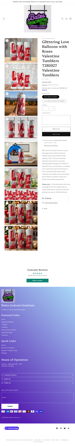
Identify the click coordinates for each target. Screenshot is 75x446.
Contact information (38, 441)
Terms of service (55, 440)
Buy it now (56, 134)
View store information (51, 145)
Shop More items (6, 332)
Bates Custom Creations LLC (17, 440)
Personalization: (46, 113)
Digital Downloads (7, 322)
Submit (10, 406)
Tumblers (4, 327)
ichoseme (4, 335)
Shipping (44, 84)
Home (3, 319)
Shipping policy (65, 440)
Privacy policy (46, 440)
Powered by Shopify (28, 440)
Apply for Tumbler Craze (9, 350)
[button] (4, 19)
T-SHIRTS (4, 324)
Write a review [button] (37, 280)
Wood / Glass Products (8, 330)
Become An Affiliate (7, 348)
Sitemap (4, 353)
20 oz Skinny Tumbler (50, 97)
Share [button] (45, 208)
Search (3, 345)
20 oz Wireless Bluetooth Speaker (54, 101)
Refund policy (38, 440)
